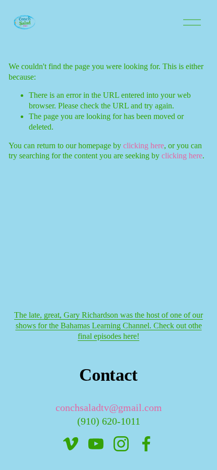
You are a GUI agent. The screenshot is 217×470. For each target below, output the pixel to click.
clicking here (143, 145)
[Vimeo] (71, 444)
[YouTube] (96, 444)
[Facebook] (146, 444)
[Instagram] (121, 444)
